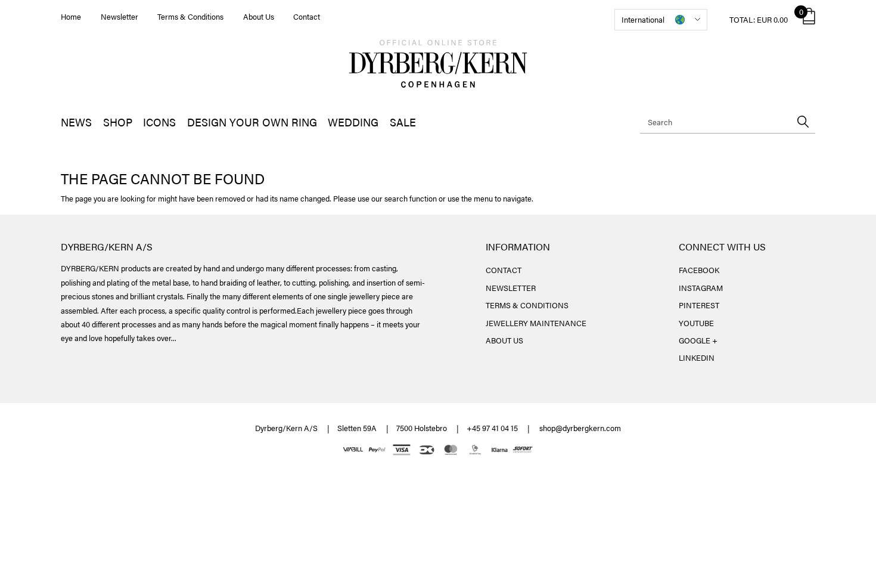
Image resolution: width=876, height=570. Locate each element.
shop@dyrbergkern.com (580, 427)
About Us (258, 16)
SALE (403, 121)
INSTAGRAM (701, 287)
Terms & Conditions (190, 16)
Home (71, 16)
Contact (306, 16)
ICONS (159, 121)
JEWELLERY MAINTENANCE (536, 323)
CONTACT (503, 269)
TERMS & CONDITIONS (527, 305)
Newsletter (119, 16)
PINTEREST (699, 305)
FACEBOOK (699, 269)
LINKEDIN (697, 357)
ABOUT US (504, 340)
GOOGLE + (698, 340)
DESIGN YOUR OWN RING (252, 121)
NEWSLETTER (511, 287)
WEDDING (353, 121)
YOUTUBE (696, 323)
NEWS (76, 121)
